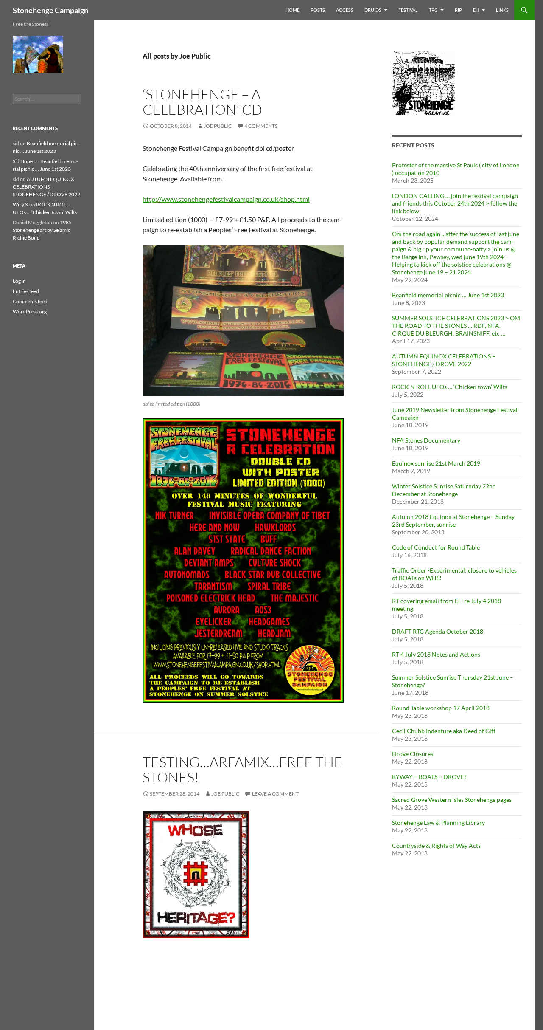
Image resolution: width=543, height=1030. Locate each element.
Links (502, 10)
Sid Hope (23, 161)
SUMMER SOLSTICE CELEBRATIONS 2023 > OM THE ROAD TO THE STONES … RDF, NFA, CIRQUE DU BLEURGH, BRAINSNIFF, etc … (456, 325)
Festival (408, 10)
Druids (372, 10)
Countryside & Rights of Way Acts (436, 845)
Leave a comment (275, 793)
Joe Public (218, 126)
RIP (458, 10)
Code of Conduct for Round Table (436, 547)
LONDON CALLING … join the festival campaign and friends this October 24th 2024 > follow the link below (455, 203)
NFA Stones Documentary (426, 440)
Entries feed (26, 291)
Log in (19, 281)
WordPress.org (30, 311)
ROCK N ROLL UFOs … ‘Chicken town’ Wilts (449, 386)
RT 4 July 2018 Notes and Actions (436, 654)
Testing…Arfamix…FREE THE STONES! (242, 769)
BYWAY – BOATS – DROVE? (429, 776)
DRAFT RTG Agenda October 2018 (437, 631)
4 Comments (260, 126)
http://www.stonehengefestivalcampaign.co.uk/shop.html (226, 199)
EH (476, 10)
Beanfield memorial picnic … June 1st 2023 (448, 295)
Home (292, 10)
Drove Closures (412, 753)
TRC (433, 10)
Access (344, 10)
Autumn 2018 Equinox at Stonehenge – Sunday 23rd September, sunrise (453, 520)
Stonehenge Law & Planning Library (438, 822)
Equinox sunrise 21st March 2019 (436, 463)
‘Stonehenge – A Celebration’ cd (202, 101)
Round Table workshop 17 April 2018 (441, 707)
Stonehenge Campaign (50, 10)
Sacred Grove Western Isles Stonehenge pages (452, 799)
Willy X (20, 204)
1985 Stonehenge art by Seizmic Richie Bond (42, 230)
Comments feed (30, 301)
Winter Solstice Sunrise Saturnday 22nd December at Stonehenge (444, 490)
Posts (318, 10)
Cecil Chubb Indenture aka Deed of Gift (443, 730)
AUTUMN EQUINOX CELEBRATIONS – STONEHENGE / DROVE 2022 (443, 360)
